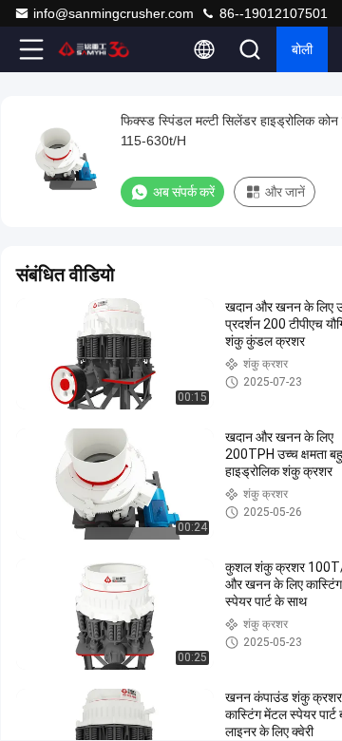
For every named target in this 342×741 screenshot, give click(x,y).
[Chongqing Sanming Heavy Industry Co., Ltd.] (94, 49)
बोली (302, 49)
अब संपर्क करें (184, 192)
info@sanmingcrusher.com (113, 13)
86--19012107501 (272, 13)
